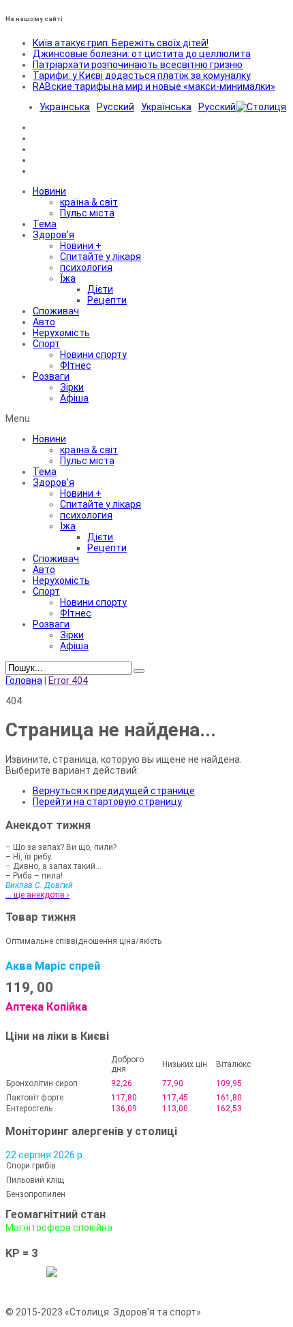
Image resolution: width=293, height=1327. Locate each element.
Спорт (46, 343)
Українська (65, 106)
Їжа (68, 278)
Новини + (81, 245)
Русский (115, 106)
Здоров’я (53, 234)
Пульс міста (87, 213)
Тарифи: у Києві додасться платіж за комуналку (142, 75)
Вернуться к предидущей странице (114, 790)
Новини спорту (93, 354)
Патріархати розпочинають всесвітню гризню (138, 64)
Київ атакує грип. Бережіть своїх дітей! (121, 42)
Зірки (72, 387)
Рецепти (107, 300)
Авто (44, 321)
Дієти (100, 289)
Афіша (74, 398)
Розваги (51, 376)
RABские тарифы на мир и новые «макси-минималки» (154, 86)
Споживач (56, 311)
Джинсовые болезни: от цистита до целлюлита (142, 53)
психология (86, 267)
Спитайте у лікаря (100, 256)
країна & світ (89, 202)
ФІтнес (75, 365)
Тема (45, 223)
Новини (49, 191)
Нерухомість (61, 332)
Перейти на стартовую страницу (107, 801)
